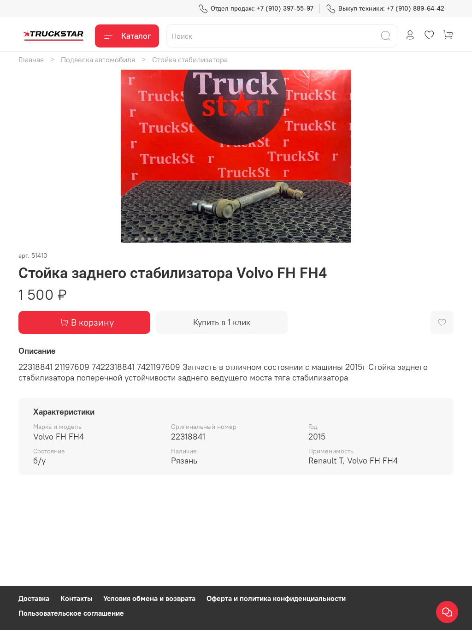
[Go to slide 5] (155, 239)
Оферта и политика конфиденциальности (276, 598)
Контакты (76, 598)
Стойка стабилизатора (190, 59)
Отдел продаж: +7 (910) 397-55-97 (262, 8)
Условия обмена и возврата (149, 598)
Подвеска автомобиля (98, 59)
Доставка (33, 598)
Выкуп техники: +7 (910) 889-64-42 (391, 8)
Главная (31, 59)
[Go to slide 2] (136, 239)
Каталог (136, 35)
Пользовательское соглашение (71, 613)
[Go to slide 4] (149, 239)
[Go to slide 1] (130, 239)
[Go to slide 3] (143, 239)
